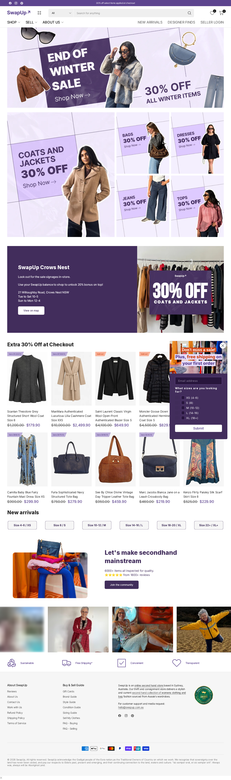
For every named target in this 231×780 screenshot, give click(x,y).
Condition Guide (72, 707)
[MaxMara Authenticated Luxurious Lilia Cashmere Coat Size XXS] (71, 379)
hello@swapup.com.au (131, 707)
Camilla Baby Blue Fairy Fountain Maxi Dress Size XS (25, 494)
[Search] (189, 13)
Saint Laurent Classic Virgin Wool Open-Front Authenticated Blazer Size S (113, 416)
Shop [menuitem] (12, 22)
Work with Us (14, 707)
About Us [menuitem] (51, 22)
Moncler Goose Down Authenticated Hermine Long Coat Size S (158, 416)
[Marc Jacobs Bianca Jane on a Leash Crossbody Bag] (159, 459)
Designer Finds (181, 22)
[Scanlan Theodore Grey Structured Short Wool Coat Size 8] (27, 379)
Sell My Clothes (71, 717)
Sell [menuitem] (30, 22)
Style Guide (69, 702)
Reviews (12, 691)
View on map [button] (31, 310)
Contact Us (13, 702)
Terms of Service (16, 723)
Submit (198, 428)
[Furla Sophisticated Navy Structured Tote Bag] (71, 459)
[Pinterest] (22, 3)
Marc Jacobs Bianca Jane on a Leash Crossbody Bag (159, 494)
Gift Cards (68, 691)
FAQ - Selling (70, 728)
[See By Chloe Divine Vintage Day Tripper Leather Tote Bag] (115, 459)
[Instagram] (16, 3)
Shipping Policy (16, 717)
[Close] (1, 777)
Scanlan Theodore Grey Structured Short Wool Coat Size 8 (25, 416)
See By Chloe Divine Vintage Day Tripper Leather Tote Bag (114, 494)
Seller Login (212, 22)
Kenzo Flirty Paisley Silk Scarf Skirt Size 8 (202, 494)
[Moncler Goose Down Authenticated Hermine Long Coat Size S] (159, 379)
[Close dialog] (223, 345)
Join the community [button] (121, 584)
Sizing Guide (70, 712)
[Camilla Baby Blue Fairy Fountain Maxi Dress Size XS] (27, 459)
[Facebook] (10, 3)
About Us (12, 696)
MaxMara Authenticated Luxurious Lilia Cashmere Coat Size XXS (71, 416)
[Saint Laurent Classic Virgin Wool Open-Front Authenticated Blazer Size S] (115, 379)
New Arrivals (150, 22)
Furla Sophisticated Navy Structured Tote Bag (67, 494)
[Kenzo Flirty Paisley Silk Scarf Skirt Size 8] (203, 459)
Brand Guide (70, 696)
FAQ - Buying (70, 723)
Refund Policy (15, 712)
